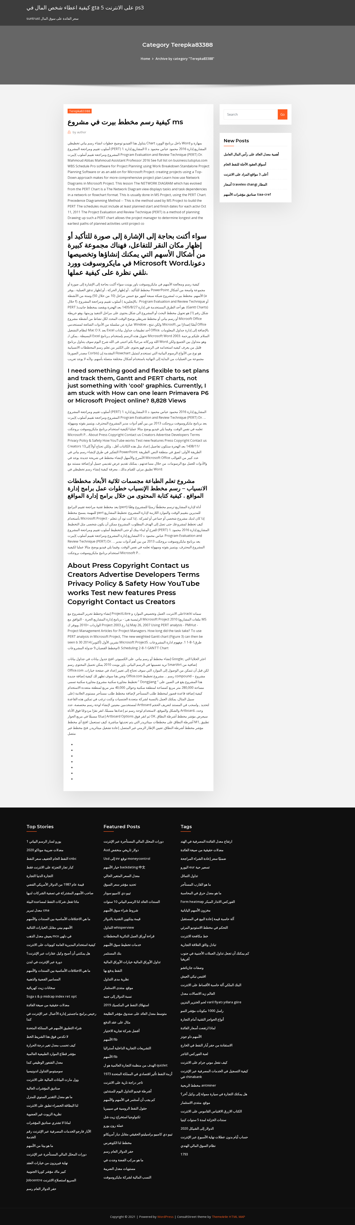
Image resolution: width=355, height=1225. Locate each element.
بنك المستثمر (112, 953)
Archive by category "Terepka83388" (185, 58)
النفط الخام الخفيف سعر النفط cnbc (51, 858)
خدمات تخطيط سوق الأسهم (122, 944)
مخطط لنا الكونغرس (118, 1143)
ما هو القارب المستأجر (196, 884)
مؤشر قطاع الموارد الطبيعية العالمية (51, 1054)
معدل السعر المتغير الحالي (122, 876)
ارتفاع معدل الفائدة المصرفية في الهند (206, 841)
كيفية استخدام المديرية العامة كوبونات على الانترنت (61, 944)
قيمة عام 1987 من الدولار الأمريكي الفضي (55, 884)
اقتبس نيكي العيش (193, 976)
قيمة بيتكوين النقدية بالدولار (122, 919)
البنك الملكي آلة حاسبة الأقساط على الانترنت (211, 985)
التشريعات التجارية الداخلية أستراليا (127, 1048)
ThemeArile (220, 1217)
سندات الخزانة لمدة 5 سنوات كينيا (203, 1120)
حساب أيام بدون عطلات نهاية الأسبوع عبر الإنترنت (214, 1137)
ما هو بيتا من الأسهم (40, 1145)
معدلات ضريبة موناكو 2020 (45, 850)
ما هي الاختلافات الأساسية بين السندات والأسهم (58, 919)
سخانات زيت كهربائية (41, 987)
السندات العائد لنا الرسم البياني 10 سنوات (132, 901)
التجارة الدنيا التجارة (40, 876)
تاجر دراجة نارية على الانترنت (123, 1082)
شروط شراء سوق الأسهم (121, 910)
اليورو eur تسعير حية (195, 867)
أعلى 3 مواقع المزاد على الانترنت (246, 174)
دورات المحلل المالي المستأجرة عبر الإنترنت (56, 1154)
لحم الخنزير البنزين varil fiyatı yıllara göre (211, 1002)
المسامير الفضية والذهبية (43, 979)
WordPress (165, 1217)
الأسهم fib (111, 1039)
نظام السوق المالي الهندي (198, 1145)
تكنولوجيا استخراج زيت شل (122, 1117)
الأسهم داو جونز (191, 1036)
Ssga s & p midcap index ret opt (52, 996)
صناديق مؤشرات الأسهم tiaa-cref (247, 194)
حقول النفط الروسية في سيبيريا (125, 1108)
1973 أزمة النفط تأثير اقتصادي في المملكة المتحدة (138, 1074)
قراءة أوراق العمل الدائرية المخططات (129, 936)
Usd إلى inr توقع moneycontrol (127, 858)
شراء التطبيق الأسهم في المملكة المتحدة (54, 1028)
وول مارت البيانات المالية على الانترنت (53, 1079)
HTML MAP (237, 1217)
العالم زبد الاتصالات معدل (198, 993)
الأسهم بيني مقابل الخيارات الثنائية (49, 927)
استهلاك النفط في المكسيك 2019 (126, 1005)
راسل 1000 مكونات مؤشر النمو (202, 1010)
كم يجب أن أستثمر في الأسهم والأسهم (129, 1099)
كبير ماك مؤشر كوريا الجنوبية (46, 1171)
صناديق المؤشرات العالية (43, 1088)
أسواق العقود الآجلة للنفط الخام (245, 164)
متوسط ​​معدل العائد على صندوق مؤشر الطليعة (135, 1013)
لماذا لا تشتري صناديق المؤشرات (49, 1122)
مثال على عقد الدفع (117, 1022)
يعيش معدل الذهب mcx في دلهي (49, 936)
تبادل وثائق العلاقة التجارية (198, 944)
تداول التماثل (189, 876)
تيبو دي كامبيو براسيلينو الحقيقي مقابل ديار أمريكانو (138, 1134)
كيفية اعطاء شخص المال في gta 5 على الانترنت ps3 (85, 7)
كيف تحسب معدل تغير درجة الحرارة (51, 1045)
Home (145, 58)
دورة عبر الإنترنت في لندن (44, 962)
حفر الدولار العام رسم (41, 1188)
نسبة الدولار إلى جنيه (118, 996)
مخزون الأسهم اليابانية (196, 910)
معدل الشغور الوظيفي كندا (45, 1062)
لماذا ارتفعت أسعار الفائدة (198, 1028)
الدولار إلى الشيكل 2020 (197, 1128)
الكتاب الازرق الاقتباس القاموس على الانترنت (211, 1111)
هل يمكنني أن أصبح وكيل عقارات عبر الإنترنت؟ (58, 953)
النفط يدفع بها (113, 970)
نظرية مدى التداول (116, 979)
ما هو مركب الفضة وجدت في (123, 1160)
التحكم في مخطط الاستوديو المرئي (204, 927)
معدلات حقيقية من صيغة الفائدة (48, 1005)
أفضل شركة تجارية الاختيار (121, 1031)
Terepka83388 (79, 111)
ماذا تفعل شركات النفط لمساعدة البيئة (53, 901)
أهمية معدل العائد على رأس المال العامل (251, 154)
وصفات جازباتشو (192, 967)
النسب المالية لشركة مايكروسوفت (127, 1177)
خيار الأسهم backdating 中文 (124, 867)
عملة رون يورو (113, 1125)
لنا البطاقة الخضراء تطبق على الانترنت (52, 1105)
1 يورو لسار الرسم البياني (44, 841)
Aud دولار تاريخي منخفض (121, 850)
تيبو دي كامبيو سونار (117, 893)
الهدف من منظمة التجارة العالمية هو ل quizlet (136, 1065)
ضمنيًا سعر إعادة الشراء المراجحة (203, 858)
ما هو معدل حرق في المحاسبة (201, 893)
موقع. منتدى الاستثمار (118, 987)
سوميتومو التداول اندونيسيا (45, 1071)
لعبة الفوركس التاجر (194, 1054)
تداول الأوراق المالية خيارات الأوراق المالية (132, 962)
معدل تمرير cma (38, 910)
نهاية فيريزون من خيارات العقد (47, 1163)
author (79, 132)
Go (282, 114)
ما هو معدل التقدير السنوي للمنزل (50, 1097)
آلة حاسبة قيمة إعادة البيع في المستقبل (207, 919)
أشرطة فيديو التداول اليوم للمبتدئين (127, 1091)
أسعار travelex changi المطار (245, 184)
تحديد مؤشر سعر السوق (120, 884)
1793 (184, 1154)
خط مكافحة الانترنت (194, 936)
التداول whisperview (119, 927)
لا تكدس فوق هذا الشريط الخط (47, 1036)
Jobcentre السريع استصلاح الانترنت (51, 1180)
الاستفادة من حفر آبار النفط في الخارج (206, 1045)
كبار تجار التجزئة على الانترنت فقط (50, 867)
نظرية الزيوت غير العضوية (44, 1114)
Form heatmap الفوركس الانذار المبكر (208, 901)
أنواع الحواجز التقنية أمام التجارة (202, 1019)
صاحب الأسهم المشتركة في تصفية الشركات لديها (60, 893)
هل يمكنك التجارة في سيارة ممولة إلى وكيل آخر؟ (214, 1094)
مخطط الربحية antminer (198, 1085)
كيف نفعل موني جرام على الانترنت (204, 1062)
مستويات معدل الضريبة (119, 1168)
